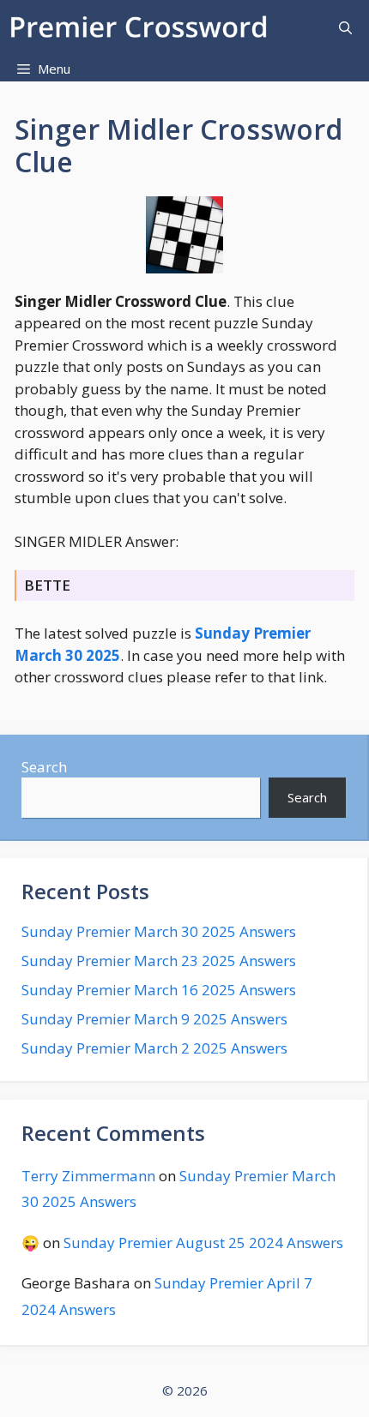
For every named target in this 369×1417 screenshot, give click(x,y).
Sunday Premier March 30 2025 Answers (158, 931)
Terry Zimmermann (88, 1176)
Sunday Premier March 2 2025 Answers (154, 1048)
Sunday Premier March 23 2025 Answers (158, 960)
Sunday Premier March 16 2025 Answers (158, 990)
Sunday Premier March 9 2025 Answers (154, 1019)
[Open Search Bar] (345, 28)
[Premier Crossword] (142, 28)
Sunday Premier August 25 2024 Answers (203, 1242)
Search (44, 767)
